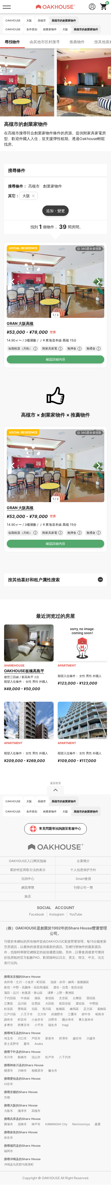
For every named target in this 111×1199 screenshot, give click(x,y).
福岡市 (8, 1151)
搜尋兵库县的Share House (22, 1119)
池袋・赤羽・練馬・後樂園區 (69, 982)
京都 (7, 1097)
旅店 (28, 896)
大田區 (49, 1003)
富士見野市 (11, 1044)
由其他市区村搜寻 (45, 41)
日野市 (52, 1019)
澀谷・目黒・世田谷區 (68, 987)
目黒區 (36, 1003)
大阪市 (8, 1111)
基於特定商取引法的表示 (28, 870)
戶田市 (36, 1038)
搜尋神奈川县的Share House (24, 1065)
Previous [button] (12, 281)
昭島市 (99, 1014)
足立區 (88, 1009)
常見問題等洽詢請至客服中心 (60, 828)
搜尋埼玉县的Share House (22, 1033)
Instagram (56, 914)
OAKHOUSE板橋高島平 (24, 670)
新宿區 (49, 998)
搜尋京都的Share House (21, 1092)
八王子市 (27, 1014)
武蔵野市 (57, 1014)
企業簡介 (83, 861)
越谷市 (77, 1038)
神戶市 (36, 1124)
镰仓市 (52, 1070)
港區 (37, 998)
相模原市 (37, 1070)
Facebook (36, 914)
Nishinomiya (81, 1124)
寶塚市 (8, 1124)
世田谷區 (65, 1003)
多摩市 (8, 1025)
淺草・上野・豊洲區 (60, 993)
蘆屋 (97, 1124)
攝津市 (22, 1111)
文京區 (63, 998)
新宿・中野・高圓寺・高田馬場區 (26, 987)
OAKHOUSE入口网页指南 (27, 861)
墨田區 (90, 998)
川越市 (90, 1038)
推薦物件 (77, 41)
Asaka (38, 1044)
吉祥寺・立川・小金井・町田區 (25, 982)
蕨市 (27, 1044)
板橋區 (60, 1009)
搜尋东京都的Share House (22, 977)
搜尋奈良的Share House (21, 1132)
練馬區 (74, 1009)
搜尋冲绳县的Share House (22, 1159)
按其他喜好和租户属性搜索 (34, 579)
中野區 (93, 1003)
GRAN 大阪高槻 (20, 323)
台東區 (77, 998)
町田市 (22, 1019)
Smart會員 (83, 879)
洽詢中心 (27, 879)
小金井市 (37, 1019)
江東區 (8, 1003)
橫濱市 (8, 1070)
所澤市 (63, 1038)
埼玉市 (8, 1038)
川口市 (22, 1038)
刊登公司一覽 (83, 887)
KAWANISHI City (56, 1124)
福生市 (52, 1025)
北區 (34, 1009)
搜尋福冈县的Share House (22, 1145)
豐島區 (22, 1009)
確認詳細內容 (55, 359)
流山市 (36, 1057)
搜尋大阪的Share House (21, 1105)
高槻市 (36, 1111)
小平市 (38, 1025)
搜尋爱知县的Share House (22, 1078)
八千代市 (65, 1057)
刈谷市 (8, 1084)
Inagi (65, 1025)
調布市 (8, 1019)
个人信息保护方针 (83, 870)
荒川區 (46, 1009)
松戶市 (49, 1057)
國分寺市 (68, 1019)
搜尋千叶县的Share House (22, 1052)
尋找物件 (12, 41)
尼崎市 (22, 1124)
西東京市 (24, 1025)
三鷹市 (72, 1014)
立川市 (41, 1014)
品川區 (22, 1003)
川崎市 (22, 1070)
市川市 (8, 1057)
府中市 (86, 1014)
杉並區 (8, 1009)
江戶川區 (10, 1014)
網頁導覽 (27, 887)
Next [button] (98, 281)
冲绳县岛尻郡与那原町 (19, 1164)
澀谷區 (80, 1003)
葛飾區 (101, 1009)
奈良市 (8, 1137)
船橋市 (22, 1057)
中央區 (25, 998)
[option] (55, 281)
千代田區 (10, 998)
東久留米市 (86, 1019)
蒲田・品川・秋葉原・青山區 (23, 993)
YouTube (75, 914)
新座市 (49, 1038)
